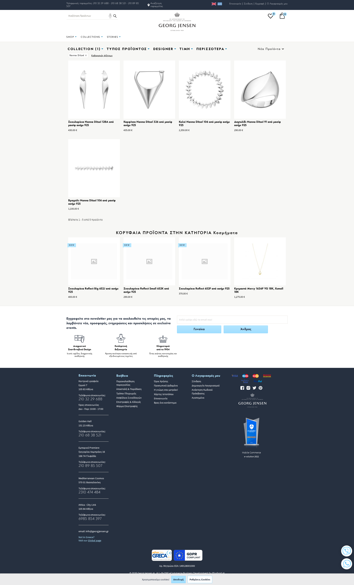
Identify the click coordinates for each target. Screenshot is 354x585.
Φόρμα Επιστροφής (127, 406)
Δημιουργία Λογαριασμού (206, 385)
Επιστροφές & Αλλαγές (128, 402)
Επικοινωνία (235, 4)
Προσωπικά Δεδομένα (166, 385)
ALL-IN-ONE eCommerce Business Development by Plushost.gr (190, 573)
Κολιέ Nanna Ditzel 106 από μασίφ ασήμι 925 (204, 124)
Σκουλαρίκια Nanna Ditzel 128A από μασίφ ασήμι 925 (91, 124)
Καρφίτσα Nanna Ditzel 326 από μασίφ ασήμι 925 (148, 124)
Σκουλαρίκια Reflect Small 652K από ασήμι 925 (146, 290)
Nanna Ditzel (77, 55)
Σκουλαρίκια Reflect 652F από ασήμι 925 (204, 288)
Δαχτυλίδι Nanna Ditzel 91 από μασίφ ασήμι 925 (257, 124)
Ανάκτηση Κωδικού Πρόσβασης (202, 391)
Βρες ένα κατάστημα (165, 402)
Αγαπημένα (198, 397)
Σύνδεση (248, 4)
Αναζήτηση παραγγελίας (156, 5)
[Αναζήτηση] (115, 16)
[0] (271, 18)
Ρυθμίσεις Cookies (200, 579)
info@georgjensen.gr (97, 531)
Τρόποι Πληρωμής (126, 393)
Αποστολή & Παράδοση (129, 389)
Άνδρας (245, 329)
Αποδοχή (178, 579)
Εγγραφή (259, 4)
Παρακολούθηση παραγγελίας (125, 383)
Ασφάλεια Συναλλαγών (129, 397)
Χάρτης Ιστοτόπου (163, 394)
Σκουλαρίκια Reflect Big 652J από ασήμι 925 (93, 290)
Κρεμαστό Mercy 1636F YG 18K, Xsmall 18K (258, 290)
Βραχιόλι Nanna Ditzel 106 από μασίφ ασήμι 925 (92, 202)
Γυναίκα (199, 329)
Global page (94, 540)
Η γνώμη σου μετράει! (166, 389)
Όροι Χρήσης (161, 381)
